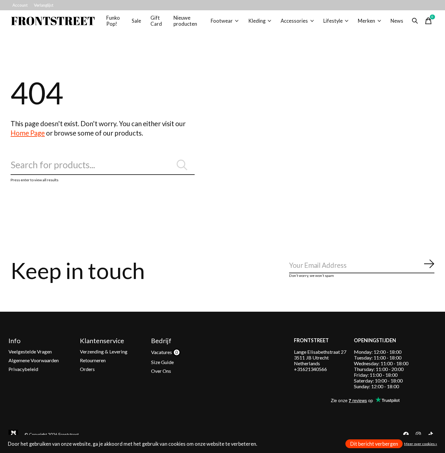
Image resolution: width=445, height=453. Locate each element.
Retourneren (93, 360)
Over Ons (161, 371)
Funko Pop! (113, 21)
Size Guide (162, 362)
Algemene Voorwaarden (33, 360)
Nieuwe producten (185, 21)
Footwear (222, 21)
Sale (136, 21)
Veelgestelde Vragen (30, 351)
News (397, 21)
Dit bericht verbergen (374, 444)
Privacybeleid (23, 369)
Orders (87, 369)
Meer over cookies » (420, 444)
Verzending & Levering (103, 351)
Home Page (28, 133)
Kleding (256, 21)
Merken (366, 21)
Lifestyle (333, 21)
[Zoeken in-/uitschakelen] (415, 21)
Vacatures (162, 352)
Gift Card (156, 21)
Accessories (294, 21)
